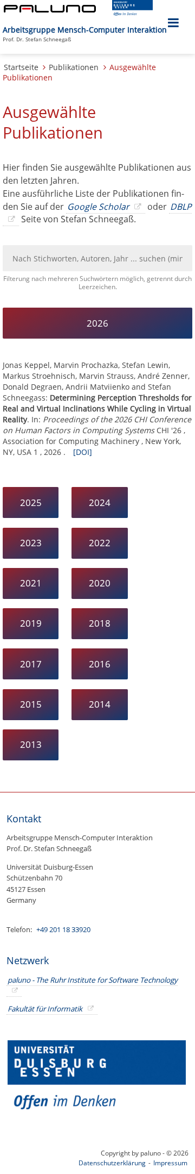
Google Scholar (98, 207)
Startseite (21, 67)
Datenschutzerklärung (112, 1162)
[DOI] (82, 452)
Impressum (170, 1162)
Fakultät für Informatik (45, 1009)
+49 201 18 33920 (62, 929)
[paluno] (50, 9)
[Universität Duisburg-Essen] (132, 12)
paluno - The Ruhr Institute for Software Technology (93, 980)
